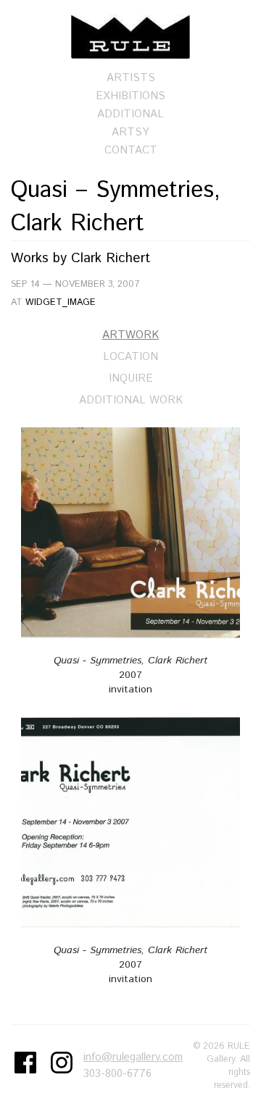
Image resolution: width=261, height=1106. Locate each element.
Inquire (131, 378)
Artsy (130, 132)
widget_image (60, 302)
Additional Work (131, 400)
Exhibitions (130, 96)
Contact (130, 150)
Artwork (130, 335)
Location (130, 356)
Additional (130, 114)
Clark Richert (110, 258)
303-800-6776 (117, 1073)
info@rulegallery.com (133, 1057)
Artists (131, 77)
